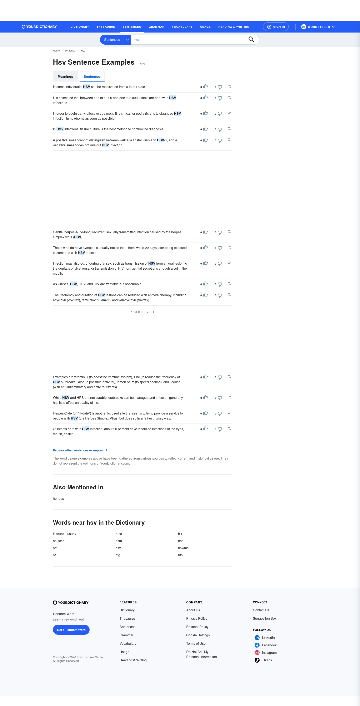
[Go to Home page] (39, 27)
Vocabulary (128, 643)
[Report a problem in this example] (229, 86)
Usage (124, 651)
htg (118, 555)
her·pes (58, 498)
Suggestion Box (264, 618)
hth (180, 555)
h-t (180, 533)
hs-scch (58, 540)
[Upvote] (205, 87)
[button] (276, 26)
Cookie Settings (198, 635)
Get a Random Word (71, 630)
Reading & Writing (133, 660)
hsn (181, 540)
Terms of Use (196, 643)
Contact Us (261, 610)
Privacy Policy (196, 618)
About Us (193, 610)
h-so (119, 533)
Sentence (70, 50)
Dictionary (127, 610)
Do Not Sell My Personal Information (201, 654)
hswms (183, 547)
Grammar (126, 635)
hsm (119, 540)
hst (55, 547)
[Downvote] (220, 87)
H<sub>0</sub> (64, 533)
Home (56, 50)
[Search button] (253, 39)
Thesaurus (127, 618)
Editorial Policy (197, 626)
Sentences (112, 39)
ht (54, 555)
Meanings (65, 76)
